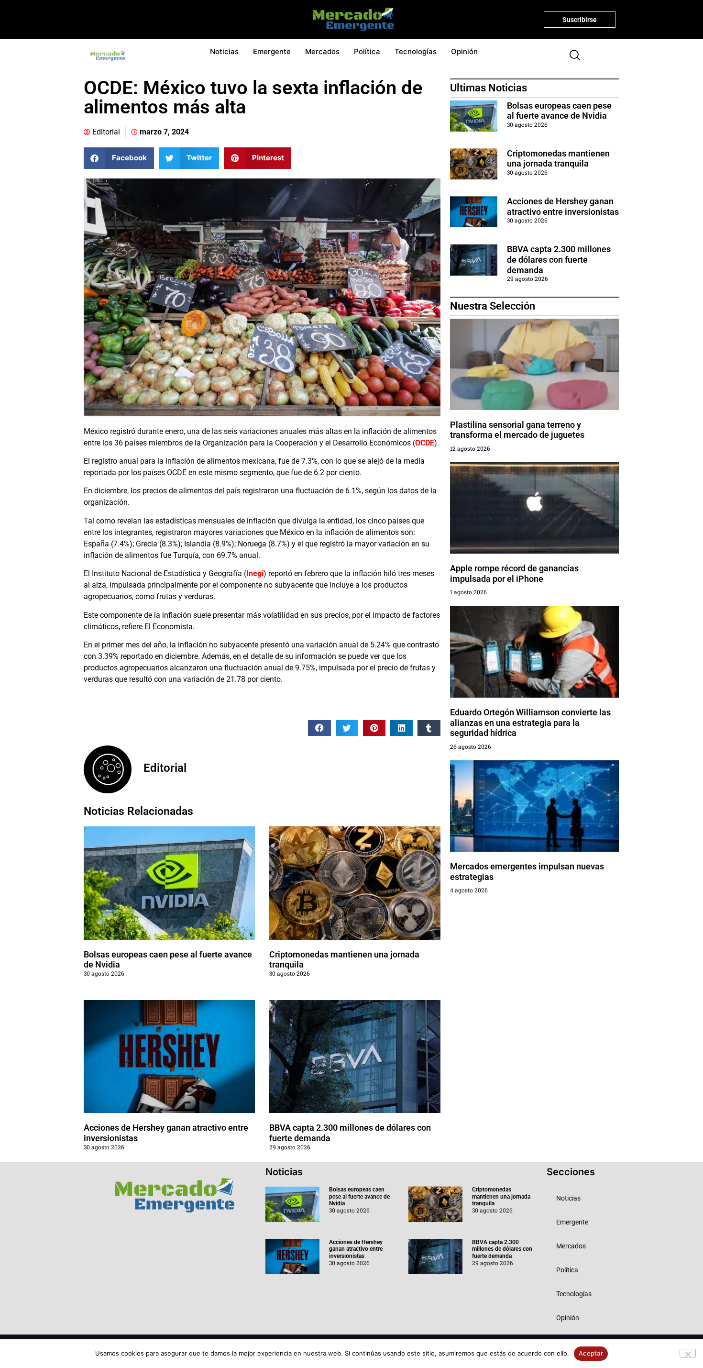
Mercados (322, 51)
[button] (571, 56)
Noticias (224, 51)
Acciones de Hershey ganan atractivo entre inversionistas (563, 206)
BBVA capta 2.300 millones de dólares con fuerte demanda (559, 259)
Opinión (464, 51)
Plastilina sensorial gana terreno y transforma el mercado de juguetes (517, 430)
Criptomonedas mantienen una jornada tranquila (558, 158)
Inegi (255, 573)
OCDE (424, 442)
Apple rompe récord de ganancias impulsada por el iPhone (514, 573)
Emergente (272, 51)
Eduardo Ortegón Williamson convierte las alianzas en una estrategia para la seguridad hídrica (530, 722)
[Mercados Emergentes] (350, 19)
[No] (688, 1353)
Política (367, 51)
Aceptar (591, 1353)
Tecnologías (416, 51)
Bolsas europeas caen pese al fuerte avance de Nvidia (559, 110)
